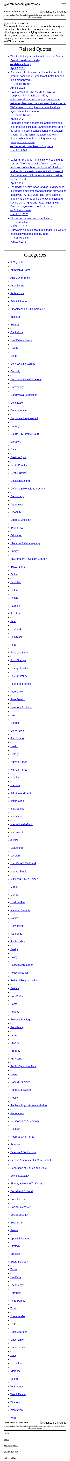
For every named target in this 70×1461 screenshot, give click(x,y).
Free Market (17, 691)
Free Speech (17, 699)
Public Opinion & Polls (23, 1066)
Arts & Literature (19, 301)
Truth (13, 1324)
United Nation (18, 1347)
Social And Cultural (21, 1191)
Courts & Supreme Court (24, 434)
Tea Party (15, 1277)
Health (14, 746)
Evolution (15, 582)
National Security (20, 910)
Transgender (17, 1316)
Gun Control (17, 738)
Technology (17, 1285)
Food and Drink (19, 652)
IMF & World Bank (20, 793)
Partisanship (17, 941)
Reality (14, 1097)
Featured (15, 629)
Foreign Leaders (19, 668)
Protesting (16, 1058)
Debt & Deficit (18, 473)
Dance (14, 449)
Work (13, 1417)
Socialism (16, 1222)
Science (15, 1144)
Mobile (14, 886)
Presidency (16, 1027)
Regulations (17, 1113)
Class (13, 355)
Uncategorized (18, 1332)
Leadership (16, 847)
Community (17, 387)
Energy (14, 551)
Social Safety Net (20, 1207)
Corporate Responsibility (24, 418)
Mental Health (18, 871)
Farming (15, 605)
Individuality (17, 808)
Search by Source (12, 1452)
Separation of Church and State (28, 1168)
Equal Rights (17, 566)
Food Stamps (18, 660)
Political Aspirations (21, 965)
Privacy (14, 1043)
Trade (13, 1308)
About (6, 1439)
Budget (14, 324)
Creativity (15, 441)
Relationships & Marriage (25, 1121)
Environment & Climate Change (28, 558)
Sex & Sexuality (19, 1175)
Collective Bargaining (22, 363)
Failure (14, 590)
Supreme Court (19, 1261)
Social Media (18, 1199)
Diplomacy (16, 504)
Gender (14, 722)
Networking (17, 925)
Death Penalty (18, 465)
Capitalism (16, 332)
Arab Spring (17, 285)
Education (16, 535)
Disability (15, 512)
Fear (13, 621)
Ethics (14, 574)
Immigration (17, 801)
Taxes (13, 1269)
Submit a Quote (11, 1458)
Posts (13, 1004)
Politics (14, 988)
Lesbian (15, 855)
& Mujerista (16, 262)
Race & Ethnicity (20, 1082)
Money (14, 894)
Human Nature (18, 762)
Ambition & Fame (20, 270)
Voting (14, 1378)
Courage (15, 426)
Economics (16, 527)
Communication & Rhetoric (26, 379)
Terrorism (15, 1292)
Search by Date (11, 1446)
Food (13, 644)
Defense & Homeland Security (27, 488)
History (14, 754)
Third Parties (17, 1300)
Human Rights (18, 769)
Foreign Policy (18, 676)
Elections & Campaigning (25, 543)
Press (13, 1035)
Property (15, 1050)
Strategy (15, 1246)
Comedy (15, 371)
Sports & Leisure (20, 1238)
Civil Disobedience (21, 340)
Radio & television (21, 1089)
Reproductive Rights (22, 1136)
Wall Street (16, 1386)
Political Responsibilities (24, 980)
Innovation (16, 816)
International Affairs (21, 824)
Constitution (17, 402)
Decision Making (20, 480)
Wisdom (15, 1402)
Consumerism (18, 410)
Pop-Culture (17, 996)
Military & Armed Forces (24, 879)
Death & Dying (18, 457)
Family (14, 598)
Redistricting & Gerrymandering (28, 1105)
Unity (13, 1355)
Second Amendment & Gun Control (30, 1160)
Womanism (16, 1410)
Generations (17, 730)
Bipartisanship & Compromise (27, 309)
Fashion (15, 613)
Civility (14, 348)
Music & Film (17, 902)
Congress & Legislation (23, 395)
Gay (12, 715)
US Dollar (16, 1363)
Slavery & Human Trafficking (26, 1183)
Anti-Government (20, 277)
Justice (14, 840)
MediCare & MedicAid (23, 863)
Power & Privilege (20, 1019)
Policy (14, 957)
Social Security (19, 1214)
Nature (14, 918)
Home (6, 1433)
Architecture (17, 293)
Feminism (16, 637)
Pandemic (16, 933)
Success (15, 1253)
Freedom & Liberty (21, 707)
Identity (14, 777)
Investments (17, 832)
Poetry (14, 949)
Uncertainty (17, 1339)
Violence (15, 1371)
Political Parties (19, 972)
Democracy (17, 496)
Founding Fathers (20, 683)
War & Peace (18, 1394)
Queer (14, 1074)
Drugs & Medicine (20, 519)
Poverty (14, 1011)
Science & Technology (23, 1152)
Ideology (15, 785)
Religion (15, 1129)
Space (14, 1230)
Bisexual (15, 316)
